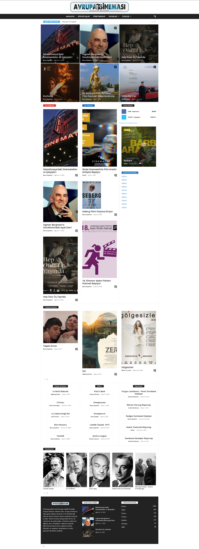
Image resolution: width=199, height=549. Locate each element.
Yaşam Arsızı (50, 345)
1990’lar (124, 183)
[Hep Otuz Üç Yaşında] (138, 47)
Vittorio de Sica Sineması (121, 489)
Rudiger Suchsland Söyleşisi (139, 416)
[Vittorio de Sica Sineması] (122, 470)
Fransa (123, 513)
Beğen (154, 111)
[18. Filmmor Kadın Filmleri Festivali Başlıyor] (99, 249)
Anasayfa (70, 16)
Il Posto (60, 402)
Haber (123, 510)
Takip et (153, 117)
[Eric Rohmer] (76, 470)
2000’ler (124, 180)
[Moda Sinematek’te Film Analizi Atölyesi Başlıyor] (99, 138)
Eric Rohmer (70, 489)
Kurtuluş (65, 22)
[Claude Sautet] (53, 470)
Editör (84, 175)
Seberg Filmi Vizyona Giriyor (97, 211)
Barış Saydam (47, 60)
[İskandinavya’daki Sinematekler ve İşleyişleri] (60, 47)
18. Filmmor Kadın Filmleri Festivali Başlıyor (96, 282)
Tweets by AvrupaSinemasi (128, 123)
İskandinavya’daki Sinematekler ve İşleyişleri (60, 171)
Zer (84, 371)
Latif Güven (55, 416)
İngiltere (124, 520)
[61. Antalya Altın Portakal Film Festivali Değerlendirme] (99, 86)
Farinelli (60, 436)
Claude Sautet (48, 489)
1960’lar (124, 194)
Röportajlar (84, 16)
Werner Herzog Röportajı (139, 405)
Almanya (124, 524)
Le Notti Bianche (60, 391)
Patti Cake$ (99, 391)
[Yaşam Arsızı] (60, 327)
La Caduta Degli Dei (60, 413)
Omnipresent (99, 402)
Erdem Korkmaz (133, 397)
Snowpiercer (99, 413)
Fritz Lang (93, 489)
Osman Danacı (94, 394)
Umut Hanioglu (54, 405)
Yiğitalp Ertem (87, 374)
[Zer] (99, 339)
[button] (154, 16)
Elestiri (123, 506)
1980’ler (124, 187)
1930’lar (124, 204)
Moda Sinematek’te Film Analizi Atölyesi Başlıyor (99, 171)
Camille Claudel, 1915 (99, 424)
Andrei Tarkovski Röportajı (138, 427)
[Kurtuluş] (60, 86)
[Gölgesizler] (138, 338)
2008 (123, 527)
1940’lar (124, 200)
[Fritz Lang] (99, 470)
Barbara (128, 160)
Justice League (100, 436)
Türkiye (123, 517)
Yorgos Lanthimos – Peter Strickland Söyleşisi (138, 392)
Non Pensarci (60, 424)
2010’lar (124, 176)
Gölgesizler (127, 367)
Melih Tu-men (126, 370)
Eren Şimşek (95, 416)
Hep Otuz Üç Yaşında (54, 296)
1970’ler (124, 190)
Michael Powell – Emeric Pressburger (144, 488)
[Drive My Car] (138, 86)
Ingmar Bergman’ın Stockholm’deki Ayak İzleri (57, 226)
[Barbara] (138, 147)
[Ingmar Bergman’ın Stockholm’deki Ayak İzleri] (99, 47)
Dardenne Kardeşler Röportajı (139, 438)
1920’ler (124, 207)
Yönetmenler (99, 16)
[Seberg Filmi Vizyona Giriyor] (99, 195)
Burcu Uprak (126, 99)
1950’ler (124, 197)
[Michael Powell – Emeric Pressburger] (145, 469)
